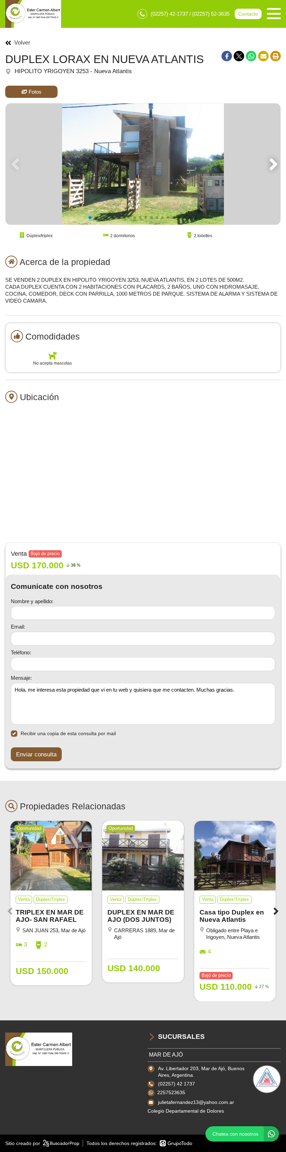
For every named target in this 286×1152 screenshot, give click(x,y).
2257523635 (171, 1092)
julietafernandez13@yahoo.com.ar (196, 1102)
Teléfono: (21, 652)
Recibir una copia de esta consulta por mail (68, 733)
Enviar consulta (36, 754)
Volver (22, 43)
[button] (272, 164)
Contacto (248, 14)
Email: (18, 627)
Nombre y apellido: (32, 601)
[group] (143, 164)
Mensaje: (21, 678)
